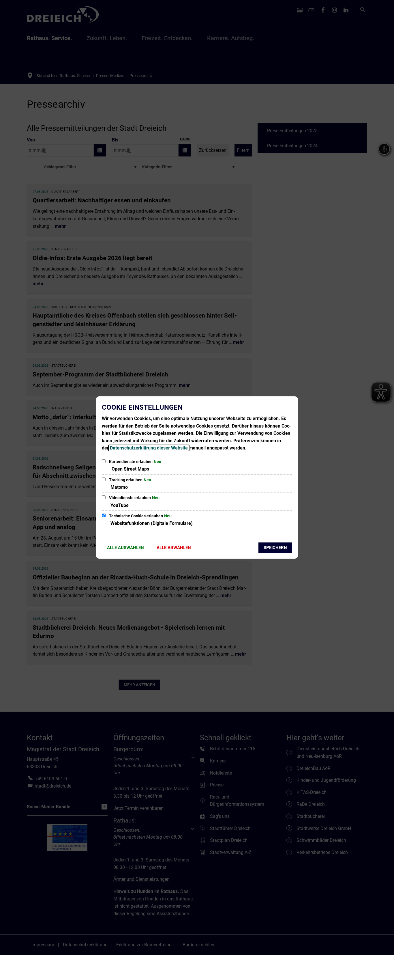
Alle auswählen (125, 547)
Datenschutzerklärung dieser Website (149, 448)
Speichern (275, 547)
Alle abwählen (174, 547)
